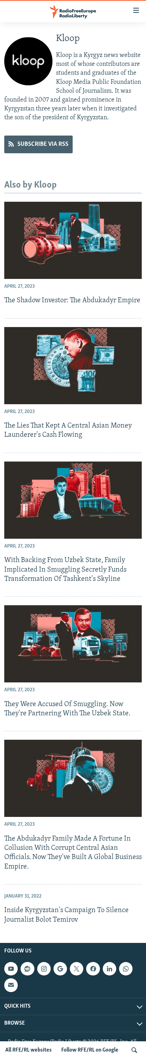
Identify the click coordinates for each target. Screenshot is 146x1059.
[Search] (134, 1050)
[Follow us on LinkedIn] (109, 968)
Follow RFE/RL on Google (89, 1050)
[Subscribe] (11, 985)
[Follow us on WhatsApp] (126, 968)
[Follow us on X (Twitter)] (76, 968)
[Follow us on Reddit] (27, 968)
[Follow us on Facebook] (93, 968)
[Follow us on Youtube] (11, 968)
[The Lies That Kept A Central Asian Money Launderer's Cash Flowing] (73, 365)
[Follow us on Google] (60, 968)
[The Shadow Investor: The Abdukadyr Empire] (73, 240)
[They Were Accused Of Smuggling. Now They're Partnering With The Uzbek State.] (73, 643)
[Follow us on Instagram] (44, 968)
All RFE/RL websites (28, 1050)
